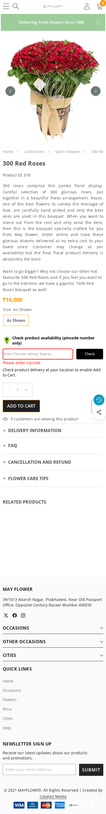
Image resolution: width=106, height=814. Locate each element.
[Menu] (6, 6)
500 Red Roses (35, 277)
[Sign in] (87, 6)
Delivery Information (34, 430)
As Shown (16, 320)
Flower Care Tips (28, 478)
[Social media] (98, 412)
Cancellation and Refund (39, 462)
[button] (99, 424)
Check (90, 354)
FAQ (12, 445)
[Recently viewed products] (98, 399)
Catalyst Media (53, 796)
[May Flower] (52, 6)
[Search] (16, 6)
